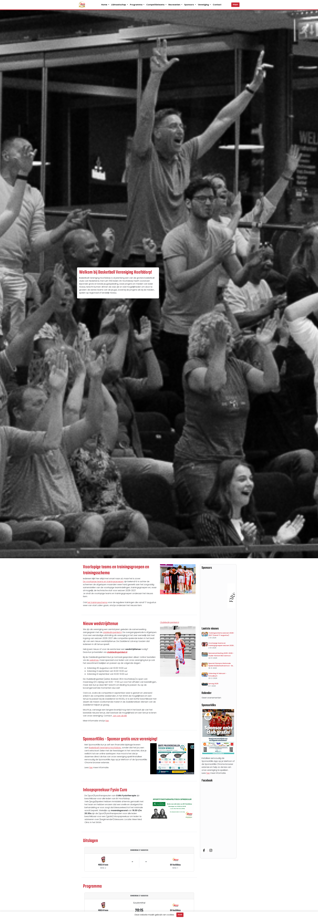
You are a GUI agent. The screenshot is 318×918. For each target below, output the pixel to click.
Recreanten (174, 4)
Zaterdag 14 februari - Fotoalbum (217, 674)
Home (104, 4)
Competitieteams (155, 4)
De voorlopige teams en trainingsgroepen (103, 581)
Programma (136, 4)
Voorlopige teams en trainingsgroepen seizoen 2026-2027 (221, 644)
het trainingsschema (97, 602)
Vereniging (203, 4)
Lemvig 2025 (213, 684)
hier (107, 720)
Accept (180, 914)
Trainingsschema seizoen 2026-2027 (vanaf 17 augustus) (221, 634)
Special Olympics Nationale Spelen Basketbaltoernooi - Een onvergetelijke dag (221, 664)
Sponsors (189, 4)
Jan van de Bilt (120, 715)
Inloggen (235, 4)
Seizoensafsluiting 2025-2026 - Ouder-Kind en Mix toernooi (221, 654)
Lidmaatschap (118, 4)
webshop (94, 660)
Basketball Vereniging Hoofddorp (105, 747)
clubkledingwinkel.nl (112, 632)
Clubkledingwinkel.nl (169, 622)
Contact (217, 4)
